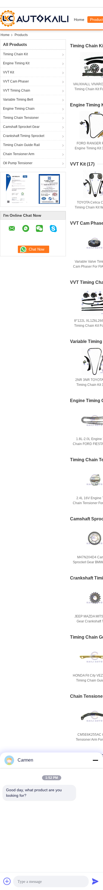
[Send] (95, 881)
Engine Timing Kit (16, 63)
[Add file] (7, 881)
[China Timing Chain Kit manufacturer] (35, 18)
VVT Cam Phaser (16, 81)
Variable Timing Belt (18, 99)
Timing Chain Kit (15, 54)
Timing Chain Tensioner (21, 118)
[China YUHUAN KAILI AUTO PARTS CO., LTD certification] (16, 189)
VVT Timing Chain (16, 90)
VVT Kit (8, 72)
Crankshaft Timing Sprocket (23, 136)
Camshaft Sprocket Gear (21, 127)
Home (79, 19)
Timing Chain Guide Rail (21, 145)
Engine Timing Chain (19, 109)
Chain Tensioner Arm (18, 154)
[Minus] (95, 760)
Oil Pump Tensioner (17, 163)
